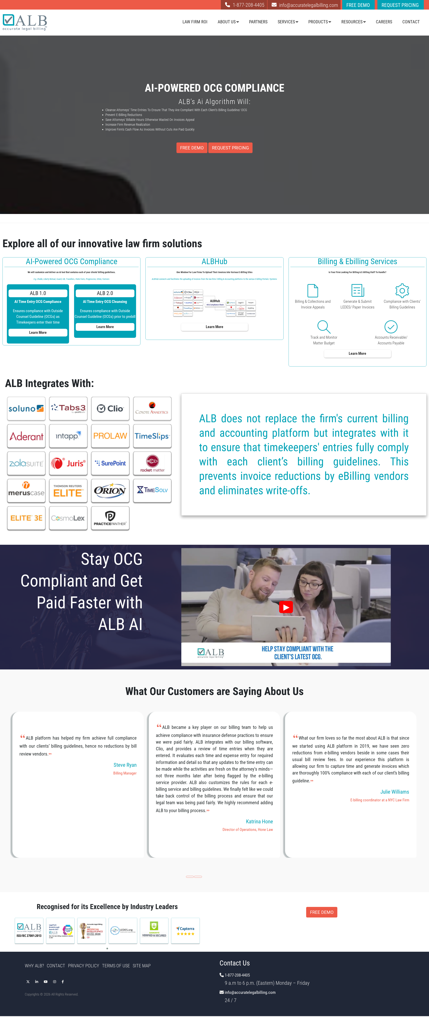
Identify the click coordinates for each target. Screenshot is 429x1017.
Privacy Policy (83, 965)
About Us (227, 21)
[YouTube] (45, 981)
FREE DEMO (192, 147)
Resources (351, 21)
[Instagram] (54, 981)
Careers (384, 21)
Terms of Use (116, 965)
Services (286, 21)
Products (318, 21)
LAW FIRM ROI (194, 21)
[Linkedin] (36, 981)
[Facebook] (63, 981)
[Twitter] (27, 981)
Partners (258, 21)
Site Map (142, 965)
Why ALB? (34, 965)
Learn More (38, 332)
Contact (411, 21)
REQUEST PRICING (230, 147)
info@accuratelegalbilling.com (250, 992)
